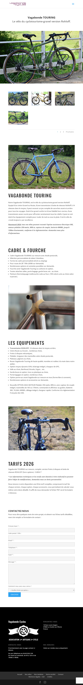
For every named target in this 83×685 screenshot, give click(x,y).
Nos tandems (38, 674)
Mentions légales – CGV (37, 677)
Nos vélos (28, 674)
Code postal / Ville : (14, 533)
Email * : (11, 540)
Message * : (12, 562)
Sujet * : (11, 555)
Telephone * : (13, 548)
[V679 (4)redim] (18, 105)
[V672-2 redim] (65, 105)
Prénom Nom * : (13, 526)
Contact (60, 674)
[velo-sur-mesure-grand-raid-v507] (18, 124)
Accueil (19, 674)
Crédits (49, 677)
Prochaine (70, 132)
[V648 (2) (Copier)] (41, 105)
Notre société (50, 674)
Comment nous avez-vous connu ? (19, 586)
